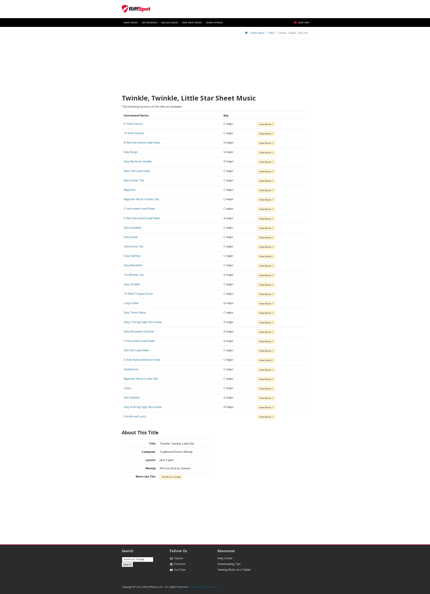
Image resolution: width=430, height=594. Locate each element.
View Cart (303, 22)
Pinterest (179, 564)
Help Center (225, 558)
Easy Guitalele (132, 227)
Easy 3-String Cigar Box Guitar (143, 322)
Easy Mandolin (133, 265)
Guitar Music (150, 22)
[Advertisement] (215, 67)
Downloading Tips (229, 564)
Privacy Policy (196, 586)
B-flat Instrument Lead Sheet (142, 142)
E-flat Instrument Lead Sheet (142, 218)
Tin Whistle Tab (134, 275)
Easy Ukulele (132, 284)
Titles (271, 32)
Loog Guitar (131, 303)
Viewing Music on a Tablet (234, 569)
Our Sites (211, 586)
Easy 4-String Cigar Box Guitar (143, 407)
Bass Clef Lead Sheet (137, 171)
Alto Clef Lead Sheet (136, 350)
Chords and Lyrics (135, 416)
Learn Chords (214, 22)
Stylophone (131, 369)
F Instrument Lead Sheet (139, 341)
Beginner (130, 190)
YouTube (179, 569)
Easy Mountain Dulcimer (139, 331)
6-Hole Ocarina (133, 124)
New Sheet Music (192, 22)
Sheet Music (131, 22)
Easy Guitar (131, 237)
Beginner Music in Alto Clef (141, 379)
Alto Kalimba (132, 397)
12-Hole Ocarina (134, 133)
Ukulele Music (170, 22)
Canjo (127, 388)
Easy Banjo (131, 152)
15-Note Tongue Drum (138, 293)
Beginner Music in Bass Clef (141, 199)
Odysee (178, 558)
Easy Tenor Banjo (135, 312)
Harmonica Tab (133, 246)
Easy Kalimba (132, 256)
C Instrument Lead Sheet (139, 208)
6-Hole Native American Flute (142, 360)
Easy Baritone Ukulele (138, 161)
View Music (265, 124)
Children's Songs (171, 477)
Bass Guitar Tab (134, 180)
